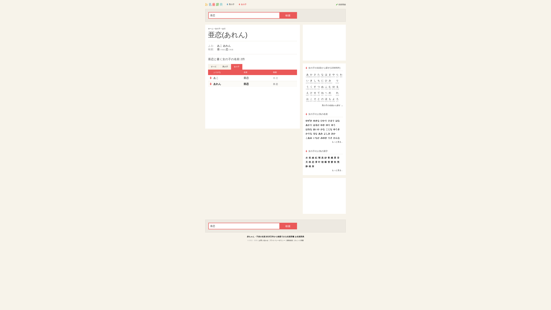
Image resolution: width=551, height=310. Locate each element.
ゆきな (316, 120)
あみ (320, 133)
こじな (329, 129)
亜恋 (246, 77)
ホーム (210, 29)
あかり (309, 125)
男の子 (225, 67)
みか (333, 133)
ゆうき (336, 129)
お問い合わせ (263, 240)
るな (315, 133)
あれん (227, 45)
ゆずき (309, 120)
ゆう (333, 125)
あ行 (224, 29)
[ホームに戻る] (214, 4)
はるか (316, 125)
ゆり (328, 125)
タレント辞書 (299, 240)
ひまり (331, 120)
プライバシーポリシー (277, 240)
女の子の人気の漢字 (318, 151)
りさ (330, 138)
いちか (316, 138)
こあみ (309, 138)
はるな (309, 129)
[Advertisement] (229, 108)
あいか (316, 129)
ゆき (323, 125)
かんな (336, 138)
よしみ (327, 133)
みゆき (324, 138)
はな (337, 120)
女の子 (217, 29)
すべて (214, 67)
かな (323, 129)
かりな (309, 133)
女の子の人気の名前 (318, 114)
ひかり (324, 120)
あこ (219, 45)
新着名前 (290, 240)
